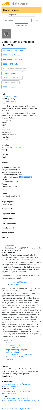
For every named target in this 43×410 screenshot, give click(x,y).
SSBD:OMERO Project (11, 64)
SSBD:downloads (9, 87)
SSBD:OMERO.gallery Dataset (14, 50)
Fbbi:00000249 (26, 177)
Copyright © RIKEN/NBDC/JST (13, 409)
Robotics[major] (12, 347)
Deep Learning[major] (14, 345)
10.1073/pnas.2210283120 (18, 282)
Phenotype (10, 359)
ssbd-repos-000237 (9, 101)
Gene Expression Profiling (15, 357)
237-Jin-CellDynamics (10, 96)
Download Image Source (12, 73)
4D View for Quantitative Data (14, 69)
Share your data (11, 10)
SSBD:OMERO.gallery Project (13, 59)
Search (35, 21)
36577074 (14, 284)
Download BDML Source (12, 78)
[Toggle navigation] (37, 10)
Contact (28, 409)
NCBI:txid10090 (19, 147)
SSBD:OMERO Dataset (11, 55)
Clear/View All (21, 25)
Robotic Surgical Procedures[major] (19, 354)
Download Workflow (10, 82)
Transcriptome (11, 343)
